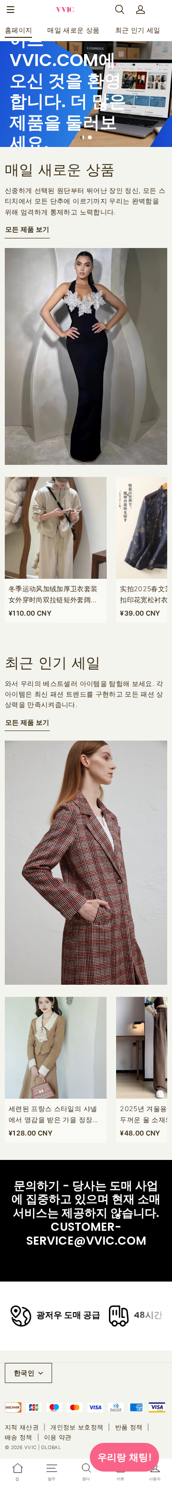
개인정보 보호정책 (76, 1427)
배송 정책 (18, 1437)
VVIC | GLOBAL (42, 1447)
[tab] (82, 137)
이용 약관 (58, 1437)
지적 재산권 (22, 1427)
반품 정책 (129, 1427)
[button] (10, 9)
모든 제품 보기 (27, 229)
